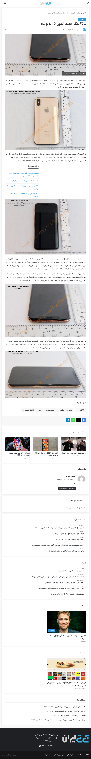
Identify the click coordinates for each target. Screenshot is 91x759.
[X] (48, 745)
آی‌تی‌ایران (79, 30)
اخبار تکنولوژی (28, 410)
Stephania (70, 476)
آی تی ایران (81, 13)
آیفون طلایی (50, 410)
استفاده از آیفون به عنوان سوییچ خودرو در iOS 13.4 (19, 454)
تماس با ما (5, 755)
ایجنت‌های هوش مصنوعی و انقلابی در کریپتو (70, 707)
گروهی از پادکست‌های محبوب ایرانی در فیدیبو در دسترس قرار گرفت (66, 684)
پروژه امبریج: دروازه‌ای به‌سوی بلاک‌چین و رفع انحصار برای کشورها (63, 720)
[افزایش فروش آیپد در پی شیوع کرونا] (73, 444)
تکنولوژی (72, 13)
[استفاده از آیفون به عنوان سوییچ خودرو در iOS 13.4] (17, 444)
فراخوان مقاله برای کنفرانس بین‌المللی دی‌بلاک (70, 711)
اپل (39, 410)
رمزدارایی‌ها (81, 700)
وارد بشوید (67, 507)
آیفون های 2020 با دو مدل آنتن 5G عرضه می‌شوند (46, 454)
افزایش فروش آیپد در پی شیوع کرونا (74, 453)
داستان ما (13, 755)
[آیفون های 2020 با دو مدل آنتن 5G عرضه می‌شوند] (45, 444)
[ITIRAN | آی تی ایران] (45, 3)
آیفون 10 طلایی (65, 410)
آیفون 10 (79, 410)
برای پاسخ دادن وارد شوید (67, 488)
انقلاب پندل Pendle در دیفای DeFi (72, 715)
